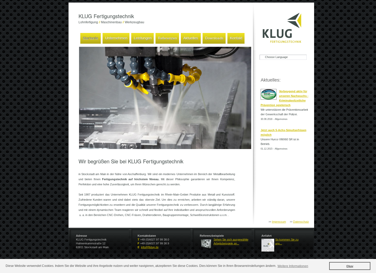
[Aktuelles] (191, 37)
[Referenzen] (167, 37)
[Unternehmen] (116, 37)
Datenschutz (301, 221)
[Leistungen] (142, 37)
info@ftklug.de (150, 247)
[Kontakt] (236, 37)
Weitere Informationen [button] (293, 266)
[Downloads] (214, 37)
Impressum (279, 221)
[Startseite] (90, 37)
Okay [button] (349, 266)
